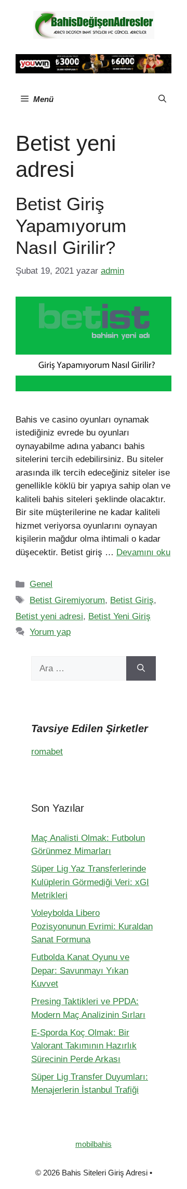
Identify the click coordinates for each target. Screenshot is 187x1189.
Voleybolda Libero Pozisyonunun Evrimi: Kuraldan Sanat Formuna (92, 926)
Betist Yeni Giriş (119, 616)
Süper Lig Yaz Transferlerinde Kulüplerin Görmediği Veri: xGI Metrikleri (90, 882)
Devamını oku (143, 552)
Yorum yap (50, 632)
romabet (47, 752)
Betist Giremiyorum (67, 600)
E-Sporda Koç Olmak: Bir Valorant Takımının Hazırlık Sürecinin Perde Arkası (84, 1046)
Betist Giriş (132, 600)
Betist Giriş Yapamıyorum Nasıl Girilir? (71, 226)
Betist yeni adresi (49, 616)
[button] (162, 99)
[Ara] (141, 668)
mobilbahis (93, 1144)
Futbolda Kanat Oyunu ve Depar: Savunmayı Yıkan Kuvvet (80, 970)
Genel (41, 584)
